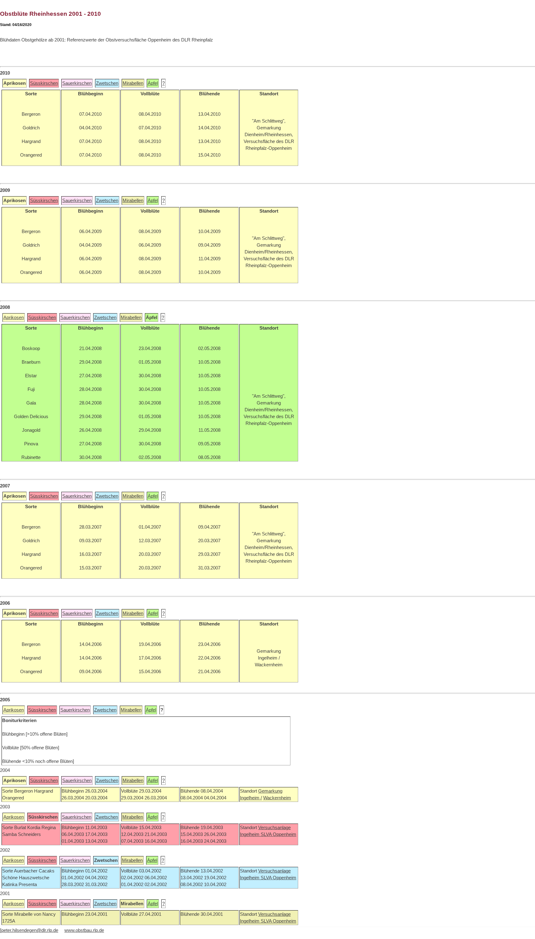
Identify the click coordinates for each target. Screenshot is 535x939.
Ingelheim (250, 834)
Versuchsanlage (274, 827)
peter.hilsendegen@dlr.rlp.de (29, 930)
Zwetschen (107, 83)
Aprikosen (13, 317)
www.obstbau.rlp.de (84, 930)
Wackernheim (277, 797)
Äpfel (153, 83)
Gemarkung (270, 791)
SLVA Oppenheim (278, 834)
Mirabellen (133, 83)
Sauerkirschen (77, 83)
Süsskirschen (44, 83)
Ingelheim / (251, 797)
